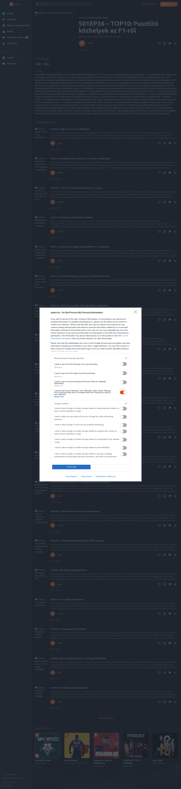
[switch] (123, 364)
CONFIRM (71, 467)
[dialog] (90, 394)
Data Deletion (71, 476)
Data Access (86, 476)
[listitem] (90, 358)
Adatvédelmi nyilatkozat (105, 476)
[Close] (136, 312)
